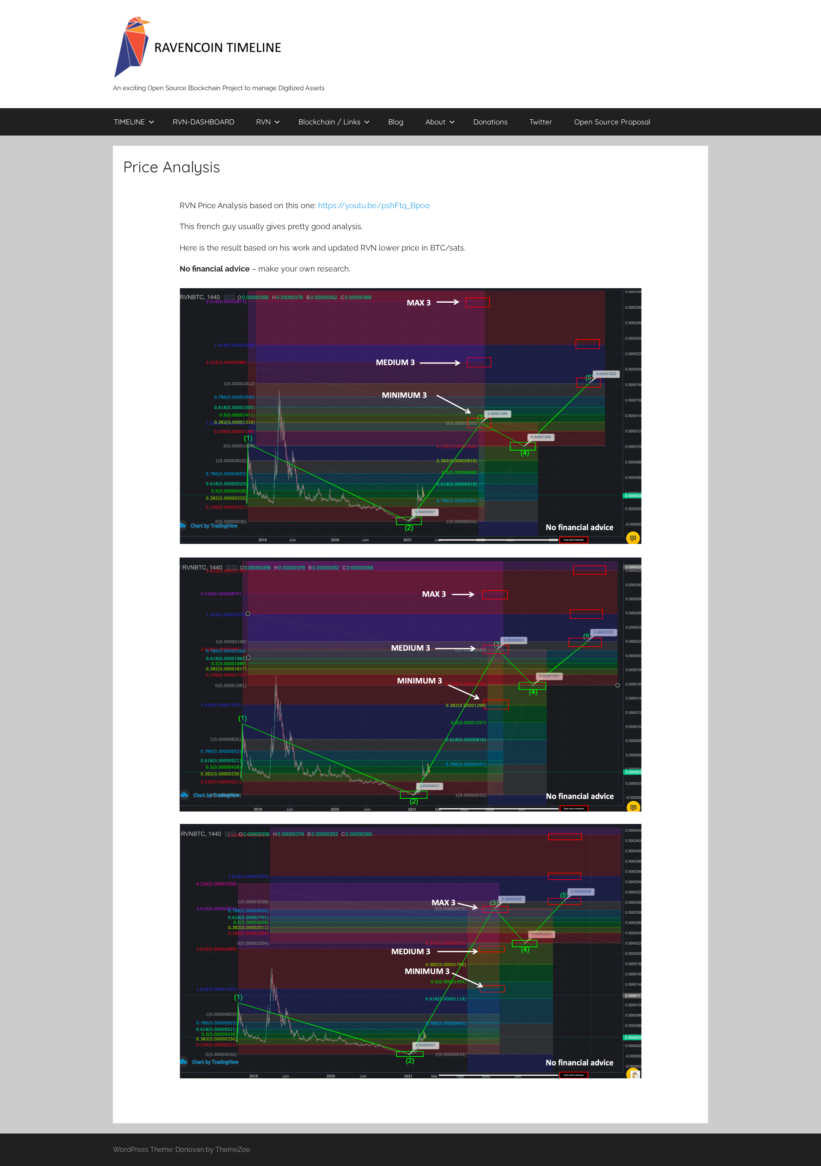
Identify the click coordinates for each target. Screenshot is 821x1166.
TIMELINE (129, 121)
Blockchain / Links (329, 121)
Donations (490, 121)
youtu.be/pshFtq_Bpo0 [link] (374, 205)
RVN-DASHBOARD (203, 121)
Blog (396, 121)
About (435, 121)
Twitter (540, 121)
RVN (263, 121)
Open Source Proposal (612, 121)
